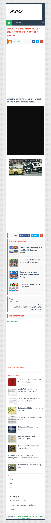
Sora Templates (21, 516)
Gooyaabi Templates (25, 518)
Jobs (11, 492)
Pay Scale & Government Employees (23, 505)
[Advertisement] (25, 71)
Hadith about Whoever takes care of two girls (29, 437)
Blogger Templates (36, 516)
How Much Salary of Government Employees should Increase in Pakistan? (24, 456)
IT (10, 488)
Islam (11, 483)
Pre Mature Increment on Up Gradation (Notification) (29, 399)
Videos (12, 510)
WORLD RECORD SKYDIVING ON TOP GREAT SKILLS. (28, 308)
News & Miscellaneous (18, 501)
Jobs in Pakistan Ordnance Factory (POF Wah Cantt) (28, 390)
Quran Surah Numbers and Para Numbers (28, 447)
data (11, 479)
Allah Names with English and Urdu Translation (29, 380)
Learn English (14, 496)
